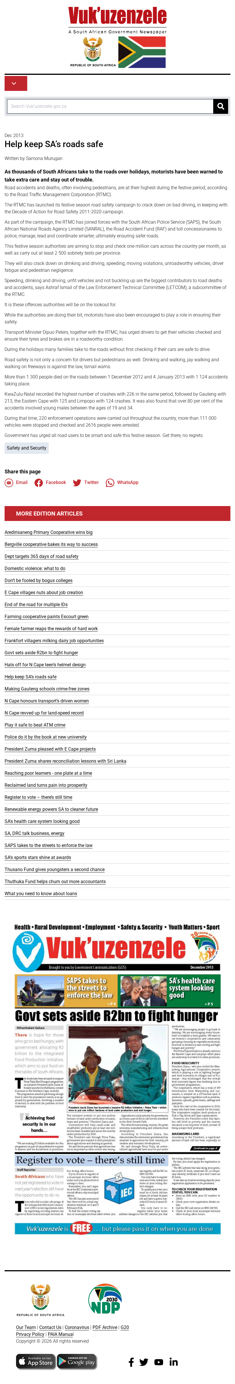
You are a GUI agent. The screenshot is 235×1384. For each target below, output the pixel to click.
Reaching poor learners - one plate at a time (48, 773)
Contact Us (50, 1327)
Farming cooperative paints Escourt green (47, 616)
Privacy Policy (30, 1334)
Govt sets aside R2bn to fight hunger (41, 652)
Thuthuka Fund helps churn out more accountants (55, 881)
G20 (125, 1327)
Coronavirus (77, 1327)
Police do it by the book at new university (46, 737)
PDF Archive (105, 1327)
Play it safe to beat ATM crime (35, 725)
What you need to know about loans (41, 893)
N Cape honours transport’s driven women (47, 701)
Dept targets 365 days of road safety (42, 556)
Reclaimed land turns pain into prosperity (46, 785)
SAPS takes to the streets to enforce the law (49, 845)
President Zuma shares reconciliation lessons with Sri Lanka (65, 761)
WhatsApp (127, 482)
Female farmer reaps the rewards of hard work (51, 628)
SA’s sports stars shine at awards (38, 857)
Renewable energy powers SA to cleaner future (51, 809)
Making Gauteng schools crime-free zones (47, 689)
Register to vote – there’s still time (38, 797)
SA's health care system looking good (42, 821)
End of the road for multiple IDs (36, 604)
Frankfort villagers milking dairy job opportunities (54, 640)
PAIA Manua (60, 1334)
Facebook (56, 482)
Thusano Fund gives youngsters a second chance (55, 869)
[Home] (117, 37)
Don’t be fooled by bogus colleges (39, 580)
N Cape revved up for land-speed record (44, 713)
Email (22, 482)
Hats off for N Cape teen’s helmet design (45, 664)
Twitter (91, 482)
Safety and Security (26, 448)
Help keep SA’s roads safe (30, 677)
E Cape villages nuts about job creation (44, 592)
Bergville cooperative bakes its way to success (51, 544)
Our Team (26, 1327)
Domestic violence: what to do (35, 568)
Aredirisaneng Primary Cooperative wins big (49, 532)
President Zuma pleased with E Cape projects (50, 749)
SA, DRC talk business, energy (34, 833)
